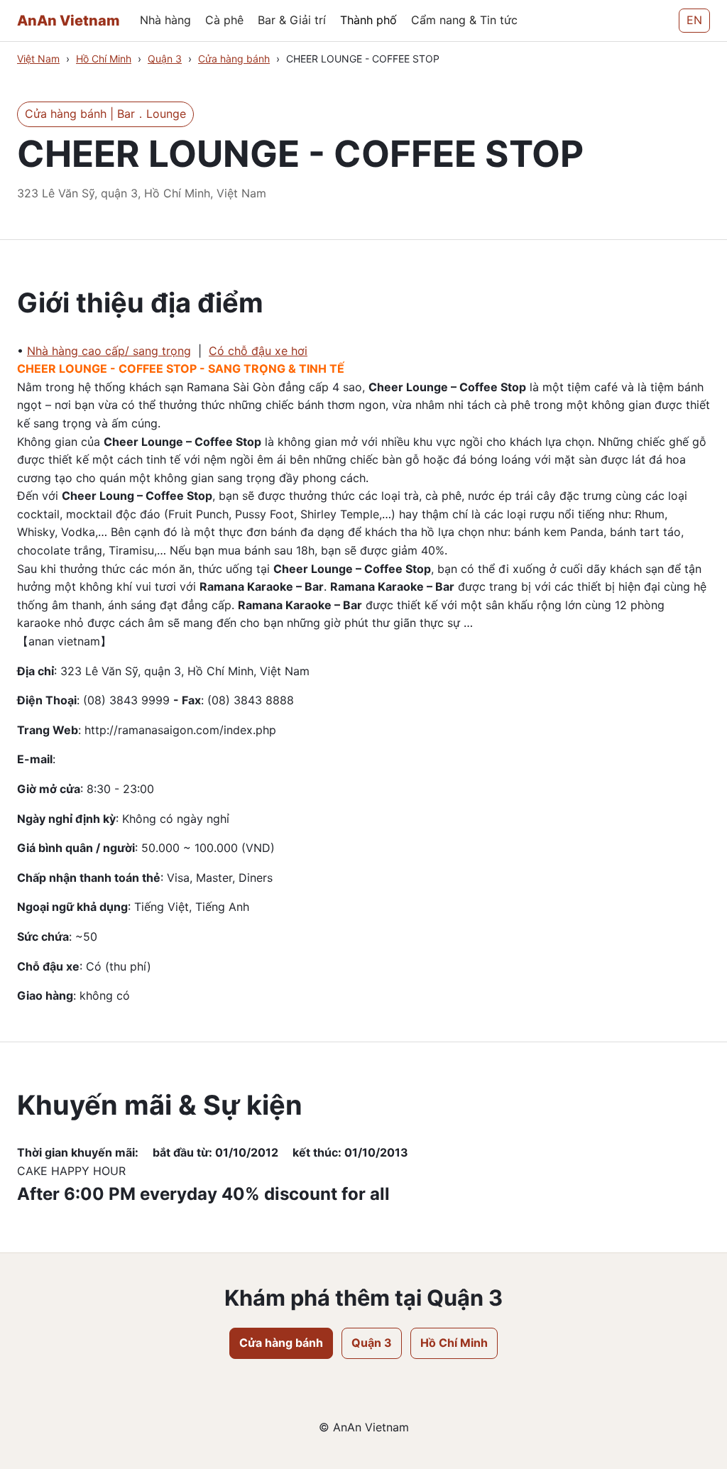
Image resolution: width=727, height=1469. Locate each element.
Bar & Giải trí (292, 20)
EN (694, 20)
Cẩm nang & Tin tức (464, 20)
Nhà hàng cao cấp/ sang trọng (109, 351)
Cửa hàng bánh (234, 59)
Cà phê (224, 20)
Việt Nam (38, 59)
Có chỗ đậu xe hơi (258, 351)
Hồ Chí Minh (103, 59)
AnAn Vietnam (68, 20)
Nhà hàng (165, 20)
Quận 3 (165, 59)
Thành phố (368, 20)
